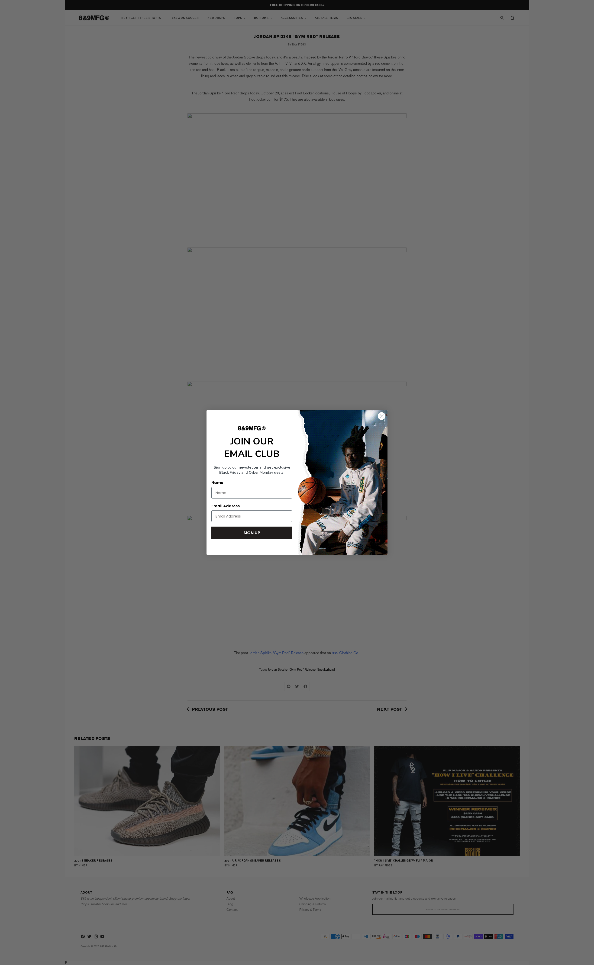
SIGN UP (251, 533)
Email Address (225, 506)
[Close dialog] (382, 416)
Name (217, 482)
